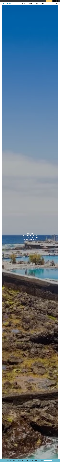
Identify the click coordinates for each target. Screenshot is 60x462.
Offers (37, 3)
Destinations (31, 3)
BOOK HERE (48, 460)
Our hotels (23, 3)
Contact (42, 3)
